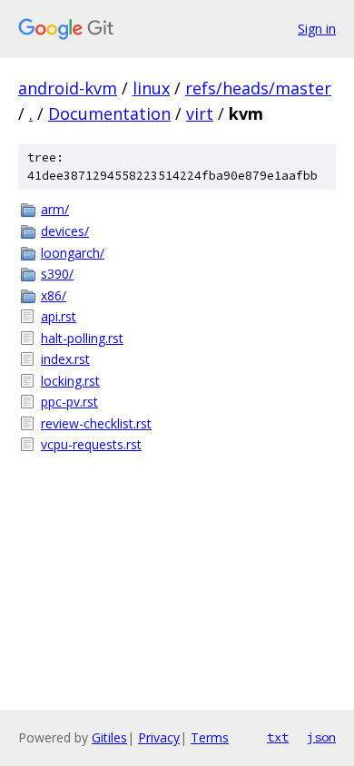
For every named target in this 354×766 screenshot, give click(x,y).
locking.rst (70, 380)
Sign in (317, 28)
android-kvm (67, 88)
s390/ (57, 273)
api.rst (58, 316)
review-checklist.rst (96, 423)
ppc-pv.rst (69, 401)
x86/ (53, 295)
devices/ (65, 231)
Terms (210, 737)
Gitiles (109, 737)
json (321, 737)
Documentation (109, 113)
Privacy (159, 737)
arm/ (55, 209)
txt (278, 737)
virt (199, 113)
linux (151, 88)
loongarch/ (72, 252)
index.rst (65, 359)
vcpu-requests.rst (91, 444)
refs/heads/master (258, 88)
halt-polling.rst (82, 338)
